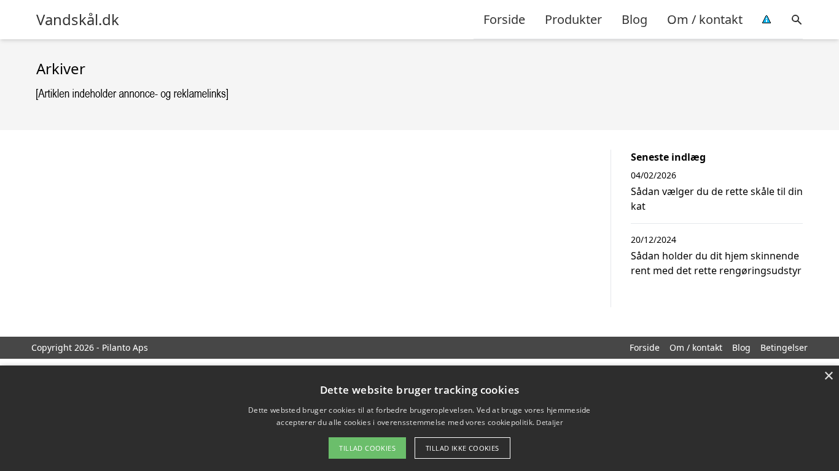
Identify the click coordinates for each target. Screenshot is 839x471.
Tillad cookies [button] (367, 448)
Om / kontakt (705, 19)
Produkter (573, 19)
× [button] (828, 376)
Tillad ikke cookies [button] (462, 448)
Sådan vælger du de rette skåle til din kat (717, 199)
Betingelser (784, 347)
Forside (504, 19)
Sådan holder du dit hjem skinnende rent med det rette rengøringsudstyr (716, 263)
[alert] (419, 418)
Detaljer (549, 422)
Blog (634, 19)
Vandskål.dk (77, 19)
